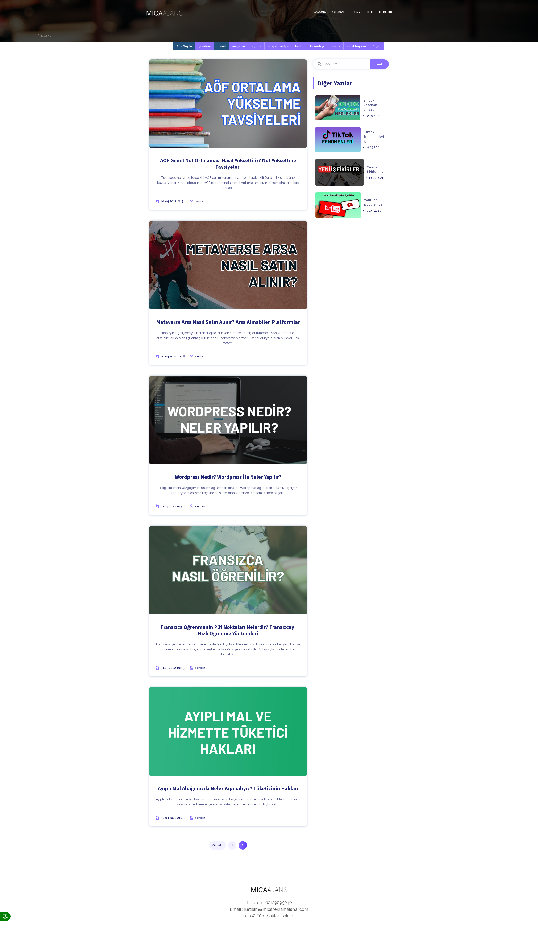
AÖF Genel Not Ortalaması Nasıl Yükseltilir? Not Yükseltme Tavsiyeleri (228, 163)
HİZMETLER (385, 11)
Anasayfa (320, 11)
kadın (299, 46)
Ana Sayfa (184, 46)
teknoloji (317, 46)
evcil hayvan (356, 46)
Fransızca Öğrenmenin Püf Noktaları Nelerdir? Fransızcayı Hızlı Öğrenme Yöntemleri (228, 630)
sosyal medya (278, 46)
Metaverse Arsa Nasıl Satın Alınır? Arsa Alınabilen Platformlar (228, 322)
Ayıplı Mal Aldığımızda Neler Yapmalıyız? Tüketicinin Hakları (228, 788)
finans (335, 46)
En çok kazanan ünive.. (370, 105)
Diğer (377, 46)
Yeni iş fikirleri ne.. (376, 169)
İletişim (355, 11)
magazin (238, 46)
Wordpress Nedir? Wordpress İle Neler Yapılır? (228, 477)
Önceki (217, 845)
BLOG (370, 11)
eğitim (256, 46)
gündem (205, 46)
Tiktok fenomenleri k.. (374, 136)
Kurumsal (338, 11)
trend (221, 46)
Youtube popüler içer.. (374, 202)
